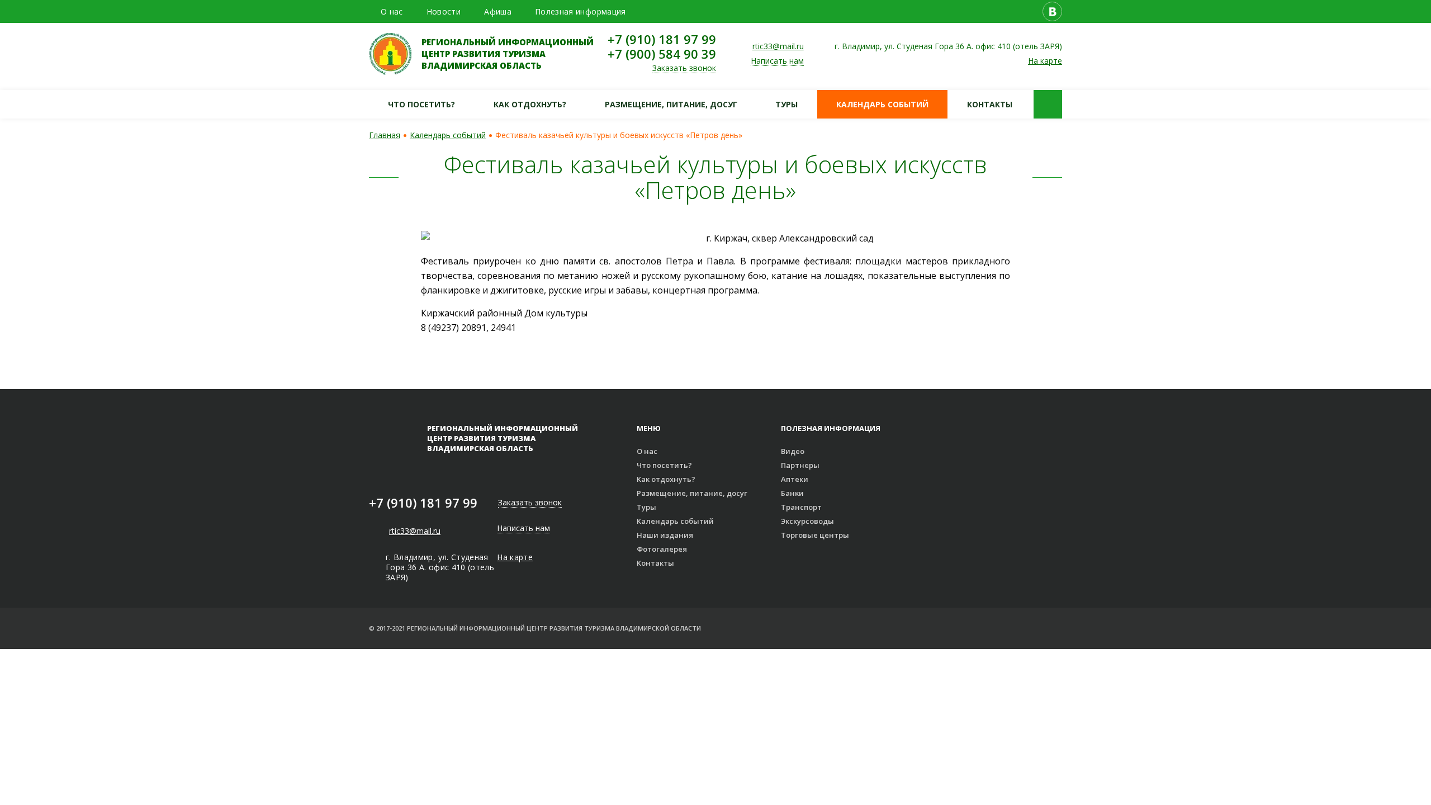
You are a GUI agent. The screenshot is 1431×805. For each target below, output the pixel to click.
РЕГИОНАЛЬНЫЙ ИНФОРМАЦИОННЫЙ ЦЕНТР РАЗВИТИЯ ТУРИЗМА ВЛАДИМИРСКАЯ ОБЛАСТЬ (507, 53)
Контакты (989, 104)
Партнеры (800, 465)
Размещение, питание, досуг (671, 104)
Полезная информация (580, 11)
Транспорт (801, 507)
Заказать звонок (684, 68)
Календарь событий (882, 104)
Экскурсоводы (807, 521)
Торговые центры (815, 535)
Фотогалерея (662, 549)
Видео (792, 451)
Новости (444, 11)
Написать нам (777, 61)
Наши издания (665, 535)
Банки (792, 493)
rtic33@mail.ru (778, 46)
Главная (384, 135)
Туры (786, 104)
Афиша (497, 11)
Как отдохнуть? (530, 104)
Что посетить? (421, 104)
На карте (1045, 60)
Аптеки (794, 479)
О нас (392, 11)
